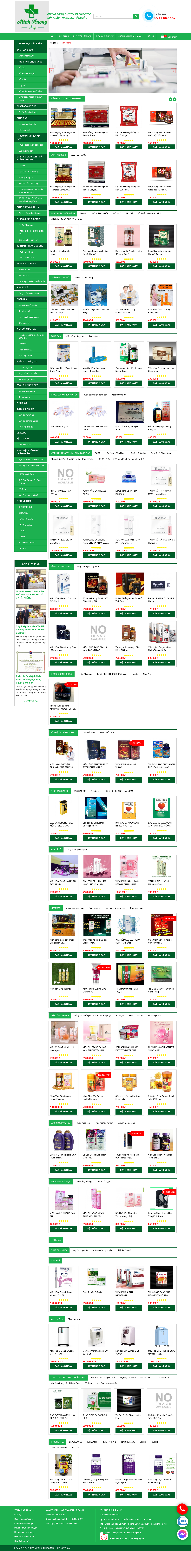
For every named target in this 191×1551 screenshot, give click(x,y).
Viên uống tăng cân (75, 336)
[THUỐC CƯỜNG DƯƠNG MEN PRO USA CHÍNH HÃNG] (161, 749)
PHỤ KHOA (56, 1240)
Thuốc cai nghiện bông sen (94, 395)
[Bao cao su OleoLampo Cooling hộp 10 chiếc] (96, 808)
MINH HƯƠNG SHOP (55, 1514)
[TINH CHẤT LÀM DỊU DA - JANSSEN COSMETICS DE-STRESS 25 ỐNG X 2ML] (63, 525)
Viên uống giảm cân (75, 908)
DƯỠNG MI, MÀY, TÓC (60, 1123)
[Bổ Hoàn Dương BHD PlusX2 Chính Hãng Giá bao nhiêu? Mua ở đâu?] (96, 583)
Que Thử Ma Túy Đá (59, 426)
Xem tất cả (31, 701)
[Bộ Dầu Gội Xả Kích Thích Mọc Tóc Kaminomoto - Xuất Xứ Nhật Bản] (96, 1140)
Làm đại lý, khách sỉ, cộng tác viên (61, 1523)
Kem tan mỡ (94, 908)
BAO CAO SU (80, 791)
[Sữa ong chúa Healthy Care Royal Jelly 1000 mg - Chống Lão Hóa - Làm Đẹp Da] (129, 1081)
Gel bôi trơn (96, 791)
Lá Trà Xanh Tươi (162, 1377)
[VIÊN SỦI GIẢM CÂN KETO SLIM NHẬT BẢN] (128, 925)
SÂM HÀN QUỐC (58, 155)
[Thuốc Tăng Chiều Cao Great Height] (96, 295)
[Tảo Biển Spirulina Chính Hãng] (63, 236)
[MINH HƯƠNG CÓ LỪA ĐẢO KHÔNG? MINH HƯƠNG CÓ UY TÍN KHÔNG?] (31, 578)
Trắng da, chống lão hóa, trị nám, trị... (31, 336)
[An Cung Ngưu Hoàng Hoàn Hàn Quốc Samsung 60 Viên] (63, 172)
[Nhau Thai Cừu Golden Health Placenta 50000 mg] (63, 1081)
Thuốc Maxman (85, 674)
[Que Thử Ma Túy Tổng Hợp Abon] (134, 411)
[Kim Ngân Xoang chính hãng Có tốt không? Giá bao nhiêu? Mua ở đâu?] (96, 236)
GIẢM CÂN (56, 908)
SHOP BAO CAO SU (60, 791)
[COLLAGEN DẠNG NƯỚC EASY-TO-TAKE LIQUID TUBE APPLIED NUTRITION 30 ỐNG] (129, 1032)
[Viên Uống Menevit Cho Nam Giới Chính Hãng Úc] (63, 583)
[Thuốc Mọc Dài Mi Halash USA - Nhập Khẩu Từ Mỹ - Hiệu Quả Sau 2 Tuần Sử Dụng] (129, 1140)
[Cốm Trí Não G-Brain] (96, 1277)
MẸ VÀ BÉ (55, 1260)
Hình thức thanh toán (24, 1536)
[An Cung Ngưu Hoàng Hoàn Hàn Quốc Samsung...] (63, 116)
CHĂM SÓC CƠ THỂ (60, 277)
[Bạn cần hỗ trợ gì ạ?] (182, 1534)
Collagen (120, 1015)
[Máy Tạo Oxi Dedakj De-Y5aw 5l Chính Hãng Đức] (161, 1336)
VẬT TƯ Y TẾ (57, 1319)
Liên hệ (17, 1514)
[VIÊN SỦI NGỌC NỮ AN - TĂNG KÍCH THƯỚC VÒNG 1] (96, 1198)
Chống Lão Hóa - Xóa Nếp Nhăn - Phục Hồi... (31, 191)
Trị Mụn (98, 453)
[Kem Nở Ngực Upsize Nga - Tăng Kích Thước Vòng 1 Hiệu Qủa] (161, 1198)
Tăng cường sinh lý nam (88, 566)
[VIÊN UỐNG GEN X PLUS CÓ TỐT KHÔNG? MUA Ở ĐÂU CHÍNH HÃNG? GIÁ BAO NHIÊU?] (96, 749)
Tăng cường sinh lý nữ (77, 849)
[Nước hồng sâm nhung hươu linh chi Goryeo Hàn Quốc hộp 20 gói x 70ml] (96, 172)
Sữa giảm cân (136, 908)
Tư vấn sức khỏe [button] (105, 36)
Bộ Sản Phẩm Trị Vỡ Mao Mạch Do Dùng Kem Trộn (122, 459)
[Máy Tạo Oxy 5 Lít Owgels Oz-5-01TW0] (63, 1336)
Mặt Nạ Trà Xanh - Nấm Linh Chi (135, 1377)
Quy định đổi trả (21, 1541)
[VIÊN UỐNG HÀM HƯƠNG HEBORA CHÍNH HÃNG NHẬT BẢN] (129, 866)
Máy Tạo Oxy (74, 1319)
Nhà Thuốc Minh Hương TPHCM (54, 1548)
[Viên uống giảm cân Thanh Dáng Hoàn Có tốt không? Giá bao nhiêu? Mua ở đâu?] (63, 925)
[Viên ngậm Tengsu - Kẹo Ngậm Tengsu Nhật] (166, 632)
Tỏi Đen (88, 1383)
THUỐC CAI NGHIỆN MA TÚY (64, 395)
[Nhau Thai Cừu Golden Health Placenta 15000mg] (96, 1081)
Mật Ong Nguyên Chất (107, 1383)
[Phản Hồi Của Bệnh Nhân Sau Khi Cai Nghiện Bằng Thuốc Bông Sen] (31, 662)
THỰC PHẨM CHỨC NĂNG (63, 213)
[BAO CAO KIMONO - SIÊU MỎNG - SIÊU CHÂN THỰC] (63, 808)
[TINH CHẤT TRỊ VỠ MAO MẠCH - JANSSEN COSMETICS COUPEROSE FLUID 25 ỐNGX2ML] (161, 476)
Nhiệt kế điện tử (124, 1250)
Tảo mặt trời (94, 336)
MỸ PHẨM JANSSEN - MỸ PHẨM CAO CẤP (70, 453)
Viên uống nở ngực (84, 1181)
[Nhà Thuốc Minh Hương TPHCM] (32, 16)
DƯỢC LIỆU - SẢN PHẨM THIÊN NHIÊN (68, 1377)
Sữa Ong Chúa (154, 1015)
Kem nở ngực (104, 1181)
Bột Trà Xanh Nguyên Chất (103, 1377)
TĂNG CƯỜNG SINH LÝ (61, 566)
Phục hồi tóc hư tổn (104, 1123)
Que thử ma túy (119, 395)
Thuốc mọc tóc (83, 1123)
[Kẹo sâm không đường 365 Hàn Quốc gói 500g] (129, 172)
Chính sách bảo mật (23, 1523)
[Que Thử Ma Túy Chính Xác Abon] (96, 411)
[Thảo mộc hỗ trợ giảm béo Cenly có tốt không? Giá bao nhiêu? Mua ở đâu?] (100, 925)
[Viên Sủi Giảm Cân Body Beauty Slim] (161, 295)
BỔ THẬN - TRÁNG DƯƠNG (63, 732)
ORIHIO (143, 1442)
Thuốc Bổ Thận (88, 732)
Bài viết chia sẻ (30, 564)
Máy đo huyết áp (80, 1250)
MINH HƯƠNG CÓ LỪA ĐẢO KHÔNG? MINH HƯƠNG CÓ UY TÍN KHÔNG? (30, 594)
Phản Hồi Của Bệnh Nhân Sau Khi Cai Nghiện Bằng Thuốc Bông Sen (28, 679)
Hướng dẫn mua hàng (24, 1532)
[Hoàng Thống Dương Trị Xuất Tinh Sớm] (131, 583)
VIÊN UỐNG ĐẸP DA (60, 1015)
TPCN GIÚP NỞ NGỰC (61, 1181)
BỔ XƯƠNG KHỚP (100, 213)
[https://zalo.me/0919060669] (182, 1522)
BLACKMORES (75, 1442)
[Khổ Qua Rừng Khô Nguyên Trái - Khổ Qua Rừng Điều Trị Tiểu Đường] (164, 1400)
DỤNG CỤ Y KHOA (59, 1250)
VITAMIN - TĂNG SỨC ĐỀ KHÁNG (66, 219)
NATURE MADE (128, 1442)
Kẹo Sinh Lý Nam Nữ (141, 674)
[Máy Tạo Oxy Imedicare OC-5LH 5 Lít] (96, 1336)
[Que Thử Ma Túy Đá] (63, 411)
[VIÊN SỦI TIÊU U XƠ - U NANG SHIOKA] (161, 866)
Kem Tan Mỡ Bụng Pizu (60, 989)
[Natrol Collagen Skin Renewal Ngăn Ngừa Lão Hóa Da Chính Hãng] (129, 1464)
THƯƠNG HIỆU (57, 1442)
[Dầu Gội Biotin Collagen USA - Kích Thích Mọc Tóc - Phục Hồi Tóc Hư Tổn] (63, 1140)
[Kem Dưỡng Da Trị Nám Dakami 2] (129, 476)
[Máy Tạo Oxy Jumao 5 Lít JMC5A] (129, 1336)
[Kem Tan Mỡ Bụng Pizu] (63, 974)
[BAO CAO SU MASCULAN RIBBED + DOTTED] (129, 808)
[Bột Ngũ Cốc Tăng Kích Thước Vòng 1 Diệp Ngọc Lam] (133, 1198)
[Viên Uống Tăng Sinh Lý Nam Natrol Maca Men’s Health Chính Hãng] (96, 1464)
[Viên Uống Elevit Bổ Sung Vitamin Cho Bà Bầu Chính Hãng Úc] (63, 1277)
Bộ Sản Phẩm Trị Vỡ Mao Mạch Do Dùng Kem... (30, 199)
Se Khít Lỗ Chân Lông (161, 453)
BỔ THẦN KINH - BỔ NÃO (149, 213)
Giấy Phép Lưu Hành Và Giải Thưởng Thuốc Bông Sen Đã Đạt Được (30, 629)
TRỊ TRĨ (129, 213)
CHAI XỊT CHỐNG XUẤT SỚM (119, 791)
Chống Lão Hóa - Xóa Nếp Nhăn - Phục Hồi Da (72, 459)
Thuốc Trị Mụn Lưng (83, 277)
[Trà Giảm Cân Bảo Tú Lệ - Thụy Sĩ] (134, 974)
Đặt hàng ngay (63, 147)
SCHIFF (155, 1442)
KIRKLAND (92, 1442)
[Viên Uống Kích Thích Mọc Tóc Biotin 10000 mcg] (161, 1140)
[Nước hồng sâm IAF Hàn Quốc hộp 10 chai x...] (161, 116)
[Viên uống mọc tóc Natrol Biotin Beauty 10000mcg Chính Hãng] (162, 1464)
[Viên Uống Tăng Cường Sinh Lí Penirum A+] (63, 632)
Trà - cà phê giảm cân (115, 908)
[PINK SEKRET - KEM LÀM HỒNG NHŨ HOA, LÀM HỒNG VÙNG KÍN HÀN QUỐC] (97, 866)
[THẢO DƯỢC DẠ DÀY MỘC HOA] (100, 1400)
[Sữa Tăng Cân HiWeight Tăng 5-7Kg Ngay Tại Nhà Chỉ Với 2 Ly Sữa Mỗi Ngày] (63, 353)
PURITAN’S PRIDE (59, 1447)
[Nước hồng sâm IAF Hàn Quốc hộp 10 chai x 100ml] (161, 172)
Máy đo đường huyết (102, 1250)
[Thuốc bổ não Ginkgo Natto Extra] (129, 1400)
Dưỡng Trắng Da (138, 453)
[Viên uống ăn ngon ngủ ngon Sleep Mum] (162, 353)
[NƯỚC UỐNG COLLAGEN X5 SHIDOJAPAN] (161, 1032)
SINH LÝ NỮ (56, 849)
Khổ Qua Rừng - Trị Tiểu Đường (65, 1383)
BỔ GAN (83, 213)
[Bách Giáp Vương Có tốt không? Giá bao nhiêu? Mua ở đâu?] (162, 236)
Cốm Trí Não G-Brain (92, 1292)
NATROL (76, 1447)
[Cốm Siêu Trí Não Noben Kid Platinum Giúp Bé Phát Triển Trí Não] (67, 295)
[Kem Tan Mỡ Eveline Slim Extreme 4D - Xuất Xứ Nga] (96, 974)
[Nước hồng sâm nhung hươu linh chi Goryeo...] (96, 116)
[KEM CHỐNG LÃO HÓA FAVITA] (66, 476)
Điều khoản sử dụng (23, 1519)
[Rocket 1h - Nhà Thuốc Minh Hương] (161, 583)
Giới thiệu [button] (64, 36)
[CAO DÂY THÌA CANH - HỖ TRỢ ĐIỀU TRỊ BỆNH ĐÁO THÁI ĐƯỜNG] (63, 1400)
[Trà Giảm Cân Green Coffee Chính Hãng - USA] (161, 974)
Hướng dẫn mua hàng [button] (129, 36)
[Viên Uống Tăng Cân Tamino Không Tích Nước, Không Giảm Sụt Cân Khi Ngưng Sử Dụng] (129, 353)
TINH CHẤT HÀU (107, 732)
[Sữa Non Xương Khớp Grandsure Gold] (129, 295)
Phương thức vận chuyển (25, 1528)
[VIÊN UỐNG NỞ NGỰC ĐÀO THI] (63, 1198)
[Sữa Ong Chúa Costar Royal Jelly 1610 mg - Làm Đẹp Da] (161, 1081)
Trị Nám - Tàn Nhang (116, 453)
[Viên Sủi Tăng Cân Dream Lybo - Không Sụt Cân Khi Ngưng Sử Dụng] (96, 353)
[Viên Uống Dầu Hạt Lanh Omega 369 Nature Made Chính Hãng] (63, 1464)
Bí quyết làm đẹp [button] (82, 36)
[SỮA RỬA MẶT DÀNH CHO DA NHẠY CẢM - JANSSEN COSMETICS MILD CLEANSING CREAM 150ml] (129, 525)
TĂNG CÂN (56, 336)
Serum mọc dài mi (126, 1123)
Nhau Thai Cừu (136, 1015)
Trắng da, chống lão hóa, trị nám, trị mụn (92, 1015)
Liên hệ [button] (151, 36)
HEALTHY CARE (109, 1442)
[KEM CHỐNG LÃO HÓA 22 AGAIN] (96, 476)
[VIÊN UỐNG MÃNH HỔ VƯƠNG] (129, 749)
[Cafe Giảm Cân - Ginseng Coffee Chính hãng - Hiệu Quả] (162, 925)
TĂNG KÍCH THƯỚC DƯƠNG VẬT (112, 674)
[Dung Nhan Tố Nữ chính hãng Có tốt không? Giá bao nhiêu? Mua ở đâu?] (128, 236)
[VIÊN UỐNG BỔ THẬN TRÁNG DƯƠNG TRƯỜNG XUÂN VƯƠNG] (63, 749)
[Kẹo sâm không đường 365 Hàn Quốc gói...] (129, 116)
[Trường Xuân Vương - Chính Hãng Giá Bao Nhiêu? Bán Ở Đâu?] (129, 632)
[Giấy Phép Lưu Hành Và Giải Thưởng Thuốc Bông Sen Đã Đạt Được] (31, 613)
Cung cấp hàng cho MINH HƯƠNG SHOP (64, 1519)
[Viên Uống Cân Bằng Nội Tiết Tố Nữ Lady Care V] (67, 866)
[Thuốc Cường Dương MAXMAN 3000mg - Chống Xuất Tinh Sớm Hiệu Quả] (63, 691)
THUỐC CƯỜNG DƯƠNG (61, 674)
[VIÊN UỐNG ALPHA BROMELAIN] (135, 1277)
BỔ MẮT (117, 213)
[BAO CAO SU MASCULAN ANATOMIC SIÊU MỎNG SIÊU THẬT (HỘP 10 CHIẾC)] (161, 808)
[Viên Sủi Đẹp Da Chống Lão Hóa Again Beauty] (67, 1032)
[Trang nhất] (52, 36)
